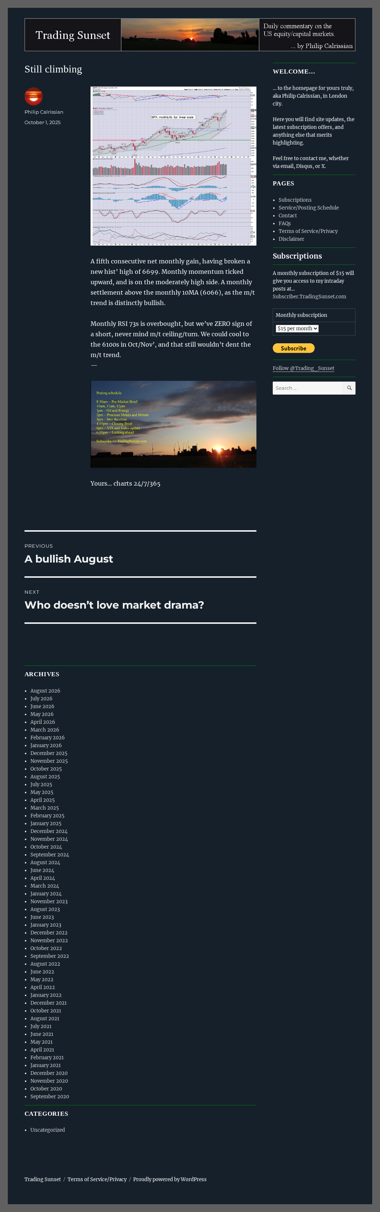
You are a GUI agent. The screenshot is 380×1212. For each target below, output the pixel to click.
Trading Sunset (42, 1179)
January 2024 (46, 894)
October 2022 (46, 948)
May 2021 (41, 1042)
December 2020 (49, 1073)
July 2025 (41, 784)
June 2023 (42, 917)
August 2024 (45, 862)
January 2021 (45, 1065)
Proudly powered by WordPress (170, 1179)
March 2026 (44, 730)
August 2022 (45, 964)
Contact (288, 216)
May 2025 (41, 792)
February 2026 (47, 738)
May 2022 (41, 979)
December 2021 (48, 1003)
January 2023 (45, 925)
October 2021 (45, 1011)
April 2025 (42, 800)
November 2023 (49, 901)
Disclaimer (291, 239)
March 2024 (44, 886)
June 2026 (42, 706)
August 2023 (45, 909)
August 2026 (45, 691)
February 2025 (47, 816)
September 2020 (49, 1096)
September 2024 (49, 855)
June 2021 (41, 1034)
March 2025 (44, 808)
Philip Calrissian (43, 112)
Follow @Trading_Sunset (303, 368)
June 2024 (42, 870)
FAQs (285, 223)
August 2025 (45, 777)
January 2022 (46, 995)
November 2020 (49, 1081)
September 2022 (49, 956)
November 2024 (49, 839)
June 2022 (42, 972)
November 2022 (49, 940)
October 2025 (46, 769)
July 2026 (41, 699)
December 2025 (49, 753)
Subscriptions (295, 200)
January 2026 (46, 745)
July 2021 (41, 1026)
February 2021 (47, 1057)
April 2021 (42, 1050)
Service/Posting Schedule (309, 208)
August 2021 (44, 1018)
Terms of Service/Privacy (308, 231)
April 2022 (42, 987)
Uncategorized (47, 1130)
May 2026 (42, 714)
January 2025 (46, 823)
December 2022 (49, 933)
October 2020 (46, 1089)
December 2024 (49, 831)
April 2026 (42, 722)
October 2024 (46, 847)
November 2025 (49, 761)
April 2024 (42, 878)
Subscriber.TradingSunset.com (309, 297)
